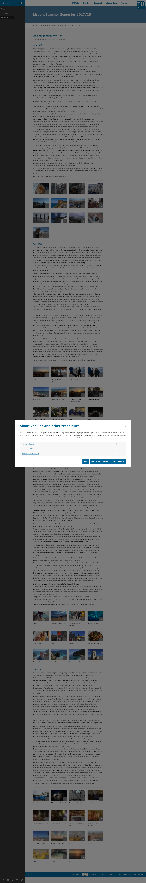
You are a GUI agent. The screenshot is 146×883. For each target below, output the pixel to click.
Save (85, 461)
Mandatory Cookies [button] (28, 444)
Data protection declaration (100, 438)
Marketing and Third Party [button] (30, 453)
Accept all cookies (118, 461)
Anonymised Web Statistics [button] (31, 449)
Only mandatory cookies (99, 461)
